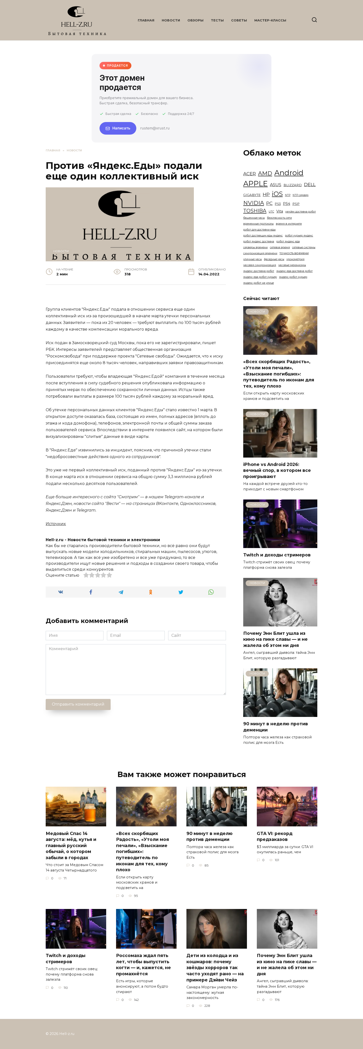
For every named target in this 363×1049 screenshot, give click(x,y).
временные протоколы (258, 223)
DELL (310, 184)
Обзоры (195, 20)
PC (269, 203)
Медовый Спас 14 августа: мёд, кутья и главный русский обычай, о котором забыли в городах (71, 845)
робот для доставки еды (259, 229)
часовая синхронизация (259, 265)
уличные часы (252, 259)
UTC (271, 211)
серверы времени (255, 247)
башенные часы (254, 217)
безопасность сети (279, 217)
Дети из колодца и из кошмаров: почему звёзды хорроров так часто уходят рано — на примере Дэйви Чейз (215, 967)
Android (288, 172)
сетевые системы (303, 247)
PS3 (278, 204)
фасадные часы (274, 259)
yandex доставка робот (300, 211)
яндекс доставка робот (258, 271)
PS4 (286, 203)
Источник (56, 523)
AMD (265, 173)
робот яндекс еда (288, 241)
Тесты (217, 20)
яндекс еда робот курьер (260, 277)
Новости (171, 20)
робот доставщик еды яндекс (263, 235)
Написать (121, 128)
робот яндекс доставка (258, 241)
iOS (277, 194)
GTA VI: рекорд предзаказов (274, 836)
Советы (239, 20)
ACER (249, 174)
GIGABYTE (252, 195)
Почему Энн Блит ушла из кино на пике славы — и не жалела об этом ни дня (275, 639)
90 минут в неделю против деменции (209, 836)
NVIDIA (253, 202)
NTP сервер (300, 195)
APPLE (255, 183)
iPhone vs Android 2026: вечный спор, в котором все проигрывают (277, 470)
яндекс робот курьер (293, 277)
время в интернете (289, 223)
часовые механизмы (292, 265)
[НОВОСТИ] (280, 351)
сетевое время (280, 247)
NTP (287, 195)
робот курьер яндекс (299, 235)
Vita (279, 211)
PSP (296, 204)
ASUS (275, 184)
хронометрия (295, 259)
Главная (146, 20)
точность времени (294, 253)
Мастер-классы (270, 20)
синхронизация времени (260, 253)
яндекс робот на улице (258, 282)
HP (266, 194)
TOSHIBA (254, 211)
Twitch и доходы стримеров (277, 554)
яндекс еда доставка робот (294, 271)
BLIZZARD (292, 185)
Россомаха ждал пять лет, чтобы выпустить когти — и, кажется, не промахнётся (143, 964)
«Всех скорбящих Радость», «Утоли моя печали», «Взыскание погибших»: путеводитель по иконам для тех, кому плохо (278, 374)
